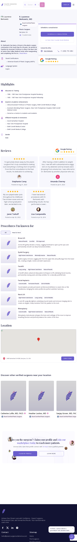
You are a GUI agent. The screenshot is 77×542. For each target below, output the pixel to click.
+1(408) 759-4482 (67, 51)
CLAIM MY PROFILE (25, 453)
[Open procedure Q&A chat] (72, 537)
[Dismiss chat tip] (72, 528)
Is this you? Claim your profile (57, 40)
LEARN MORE (51, 453)
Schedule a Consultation (57, 34)
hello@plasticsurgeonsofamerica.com (14, 536)
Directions (68, 358)
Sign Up (66, 5)
